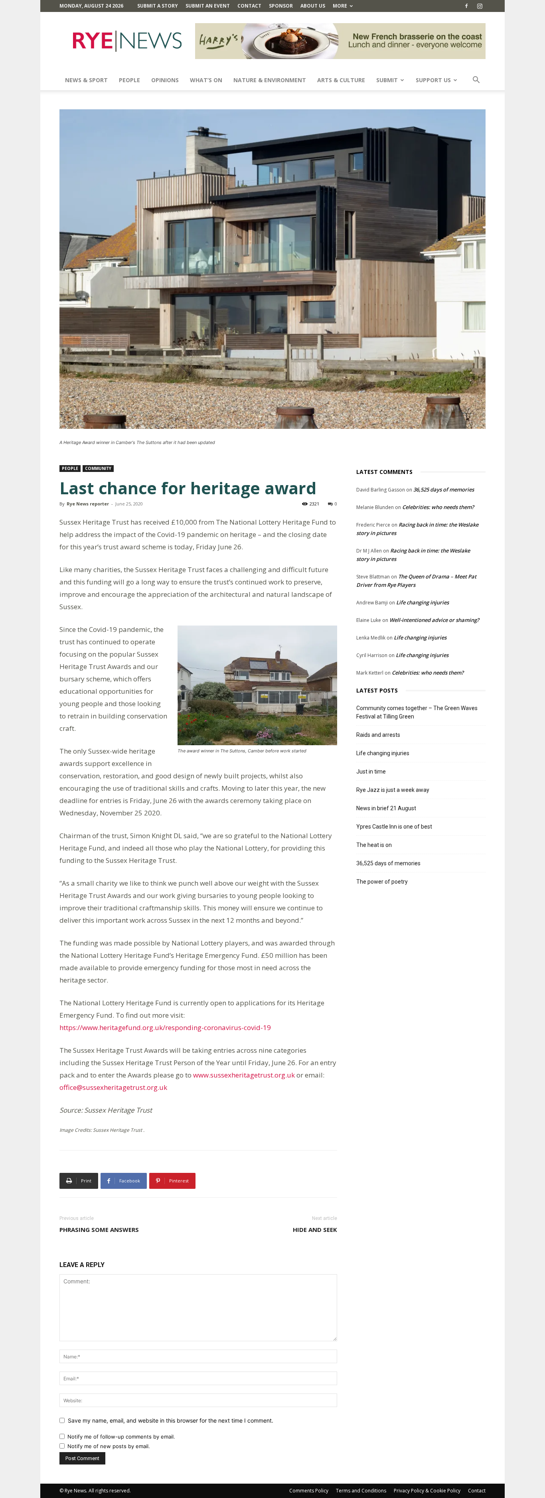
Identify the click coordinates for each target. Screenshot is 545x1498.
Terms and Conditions (361, 1490)
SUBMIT (387, 80)
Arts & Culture (341, 80)
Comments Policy (308, 1490)
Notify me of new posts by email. (108, 1446)
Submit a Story (157, 5)
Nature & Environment (269, 80)
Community (98, 468)
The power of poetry (382, 881)
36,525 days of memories (443, 489)
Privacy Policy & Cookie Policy (427, 1490)
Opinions (165, 80)
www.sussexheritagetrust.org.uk (244, 1075)
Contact (249, 5)
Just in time (371, 771)
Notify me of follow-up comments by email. (121, 1436)
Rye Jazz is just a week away (392, 790)
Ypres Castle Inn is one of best (394, 826)
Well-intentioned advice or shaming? (434, 620)
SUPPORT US (433, 80)
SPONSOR (281, 5)
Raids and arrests (378, 735)
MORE (340, 5)
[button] (476, 81)
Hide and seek (315, 1230)
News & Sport (86, 80)
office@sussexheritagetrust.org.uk (113, 1087)
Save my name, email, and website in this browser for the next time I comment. (170, 1420)
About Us (312, 5)
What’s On (206, 80)
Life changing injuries (422, 602)
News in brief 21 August (386, 808)
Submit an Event (208, 5)
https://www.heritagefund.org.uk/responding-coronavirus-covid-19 (165, 1027)
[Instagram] (480, 6)
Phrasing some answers (99, 1230)
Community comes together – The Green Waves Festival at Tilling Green (417, 712)
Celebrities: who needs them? (438, 507)
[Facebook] (466, 6)
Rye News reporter (88, 504)
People (129, 80)
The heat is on (374, 845)
